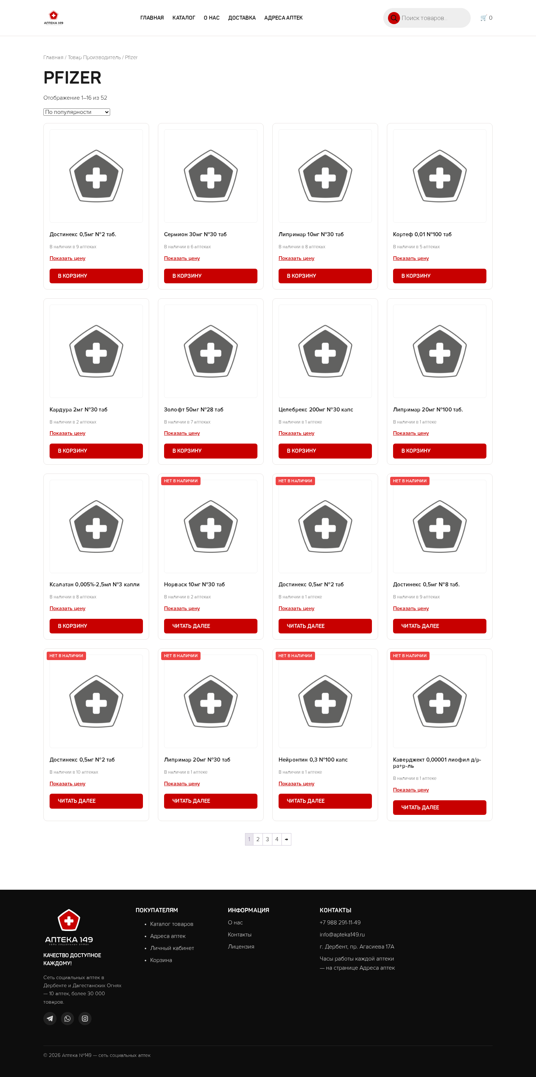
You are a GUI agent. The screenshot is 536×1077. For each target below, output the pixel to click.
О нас (211, 18)
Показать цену (67, 258)
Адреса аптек (283, 18)
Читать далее (191, 626)
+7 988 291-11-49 (340, 922)
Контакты (240, 935)
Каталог (183, 18)
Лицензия (241, 947)
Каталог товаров (172, 924)
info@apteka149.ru (342, 935)
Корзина (161, 960)
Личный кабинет (172, 948)
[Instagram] (85, 1018)
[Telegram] (50, 1018)
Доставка (242, 18)
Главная (152, 18)
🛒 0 (486, 18)
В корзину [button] (73, 276)
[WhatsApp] (67, 1018)
